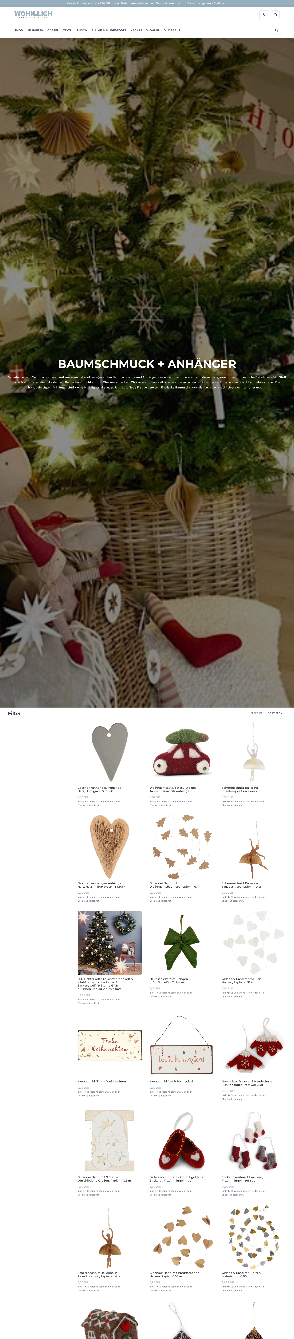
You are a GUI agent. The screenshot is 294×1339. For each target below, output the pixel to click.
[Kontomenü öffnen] (263, 14)
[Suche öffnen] (276, 30)
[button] (277, 713)
